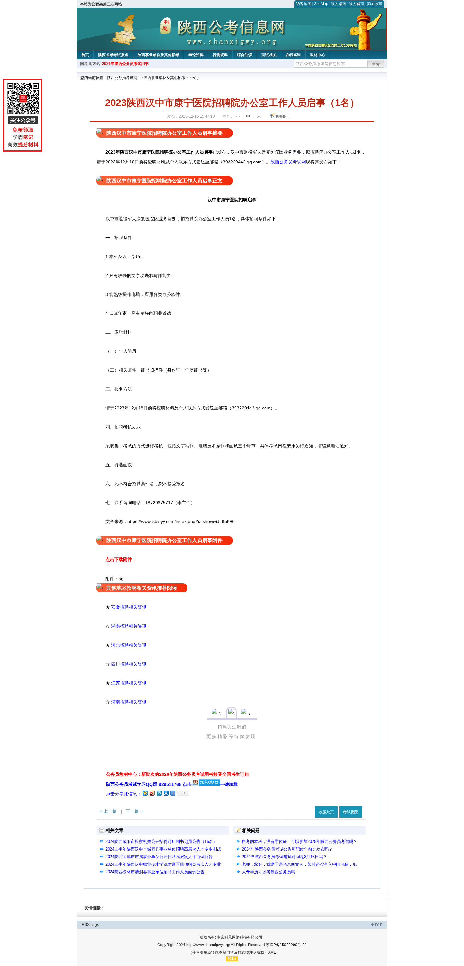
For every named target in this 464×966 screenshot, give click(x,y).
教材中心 (317, 55)
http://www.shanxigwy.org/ (208, 945)
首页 (85, 55)
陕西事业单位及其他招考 (158, 55)
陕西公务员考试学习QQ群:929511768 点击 (149, 784)
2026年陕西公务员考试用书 (125, 64)
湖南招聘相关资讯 (128, 626)
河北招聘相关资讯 (128, 645)
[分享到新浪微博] (151, 793)
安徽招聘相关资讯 (128, 607)
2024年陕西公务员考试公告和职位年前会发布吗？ (287, 849)
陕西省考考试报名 (113, 55)
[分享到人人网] (165, 793)
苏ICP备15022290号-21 (286, 945)
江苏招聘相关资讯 (128, 683)
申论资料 (196, 55)
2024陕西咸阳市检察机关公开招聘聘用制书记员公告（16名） (161, 841)
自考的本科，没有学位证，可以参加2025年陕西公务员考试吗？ (299, 841)
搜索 (376, 64)
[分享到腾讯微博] (158, 793)
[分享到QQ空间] (144, 793)
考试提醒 (350, 812)
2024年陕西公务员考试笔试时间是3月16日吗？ (284, 856)
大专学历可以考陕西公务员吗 (268, 871)
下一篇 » (134, 811)
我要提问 (282, 116)
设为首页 (356, 4)
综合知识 (244, 55)
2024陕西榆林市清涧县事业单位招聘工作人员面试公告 (157, 871)
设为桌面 (338, 4)
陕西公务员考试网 (122, 77)
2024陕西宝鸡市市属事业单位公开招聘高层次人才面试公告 (159, 856)
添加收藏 (374, 4)
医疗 (195, 77)
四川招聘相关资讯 (128, 664)
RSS (86, 924)
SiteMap (321, 4)
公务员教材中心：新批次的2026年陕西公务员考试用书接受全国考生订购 (177, 774)
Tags (95, 924)
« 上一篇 (108, 811)
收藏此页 (326, 812)
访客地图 (303, 4)
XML (272, 952)
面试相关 (269, 55)
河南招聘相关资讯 (128, 701)
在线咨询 (293, 55)
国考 (84, 64)
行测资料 (220, 55)
